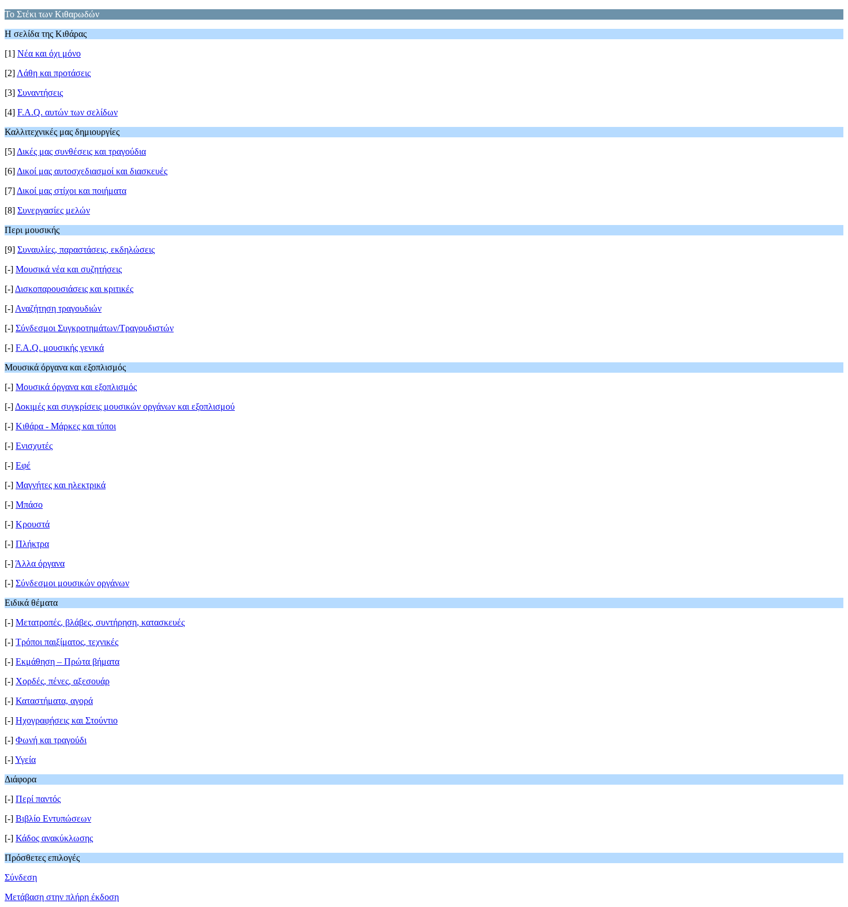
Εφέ (23, 465)
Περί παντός (38, 799)
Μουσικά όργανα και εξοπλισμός (76, 387)
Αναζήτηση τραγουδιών (58, 308)
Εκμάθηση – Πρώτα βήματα (67, 661)
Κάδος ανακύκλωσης (54, 838)
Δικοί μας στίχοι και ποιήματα (71, 191)
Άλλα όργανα (40, 563)
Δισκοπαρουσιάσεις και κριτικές (74, 289)
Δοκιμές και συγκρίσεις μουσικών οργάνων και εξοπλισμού (125, 406)
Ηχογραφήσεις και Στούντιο (67, 720)
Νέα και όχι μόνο (49, 53)
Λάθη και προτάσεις (54, 73)
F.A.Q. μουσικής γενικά (60, 348)
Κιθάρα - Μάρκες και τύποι (66, 426)
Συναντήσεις (40, 93)
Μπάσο (29, 504)
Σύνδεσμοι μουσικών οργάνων (72, 583)
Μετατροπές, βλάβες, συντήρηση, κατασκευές (100, 622)
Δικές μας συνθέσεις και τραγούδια (81, 151)
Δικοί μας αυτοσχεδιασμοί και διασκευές (92, 171)
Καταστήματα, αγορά (54, 701)
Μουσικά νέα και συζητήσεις (69, 269)
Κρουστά (33, 524)
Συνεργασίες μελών (53, 210)
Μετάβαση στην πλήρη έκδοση (62, 897)
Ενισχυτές (34, 446)
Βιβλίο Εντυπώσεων (53, 818)
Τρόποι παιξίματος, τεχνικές (67, 642)
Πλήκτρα (32, 544)
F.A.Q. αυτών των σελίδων (67, 112)
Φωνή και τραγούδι (51, 740)
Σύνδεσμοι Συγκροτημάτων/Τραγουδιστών (95, 328)
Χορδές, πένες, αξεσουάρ (63, 681)
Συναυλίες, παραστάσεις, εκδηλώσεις (86, 249)
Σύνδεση (21, 877)
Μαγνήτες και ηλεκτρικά (61, 485)
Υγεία (25, 759)
